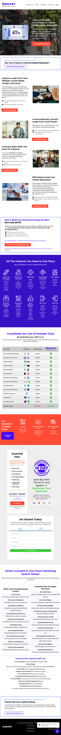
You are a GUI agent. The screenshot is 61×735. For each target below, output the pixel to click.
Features (44, 5)
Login (57, 5)
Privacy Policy (30, 725)
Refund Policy (30, 728)
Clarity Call (29, 5)
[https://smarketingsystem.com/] (8, 4)
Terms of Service (31, 731)
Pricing (50, 5)
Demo (37, 5)
